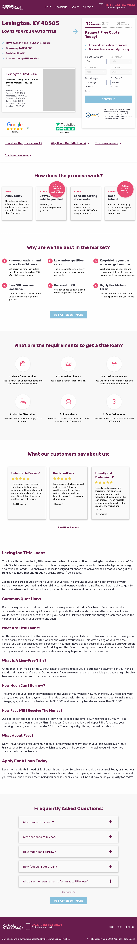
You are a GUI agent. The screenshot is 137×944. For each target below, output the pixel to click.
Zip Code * (116, 82)
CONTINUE (108, 99)
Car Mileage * (92, 82)
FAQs (119, 927)
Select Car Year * (94, 57)
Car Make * (116, 57)
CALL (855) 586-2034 (120, 5)
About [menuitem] (75, 7)
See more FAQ (68, 892)
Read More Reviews (68, 527)
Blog (111, 927)
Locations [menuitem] (61, 7)
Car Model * (91, 67)
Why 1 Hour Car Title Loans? (68, 143)
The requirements (106, 143)
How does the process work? (23, 143)
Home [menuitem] (48, 7)
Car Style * (116, 67)
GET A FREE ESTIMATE (68, 314)
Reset (88, 91)
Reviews (129, 927)
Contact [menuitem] (88, 7)
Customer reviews (17, 155)
